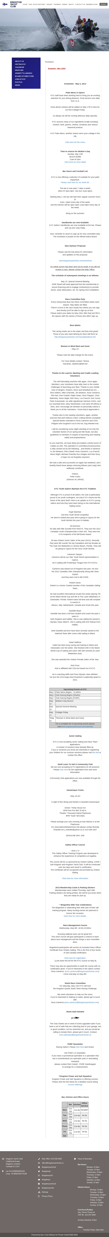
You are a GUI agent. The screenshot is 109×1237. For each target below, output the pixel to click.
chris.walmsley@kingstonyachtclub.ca (75, 1035)
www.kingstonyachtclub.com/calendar (77, 727)
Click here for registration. (75, 958)
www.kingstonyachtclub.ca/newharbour (75, 261)
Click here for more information (75, 878)
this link (95, 752)
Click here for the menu (75, 142)
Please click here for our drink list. (75, 182)
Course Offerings (75, 1085)
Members (103, 4)
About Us (19, 61)
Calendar (19, 67)
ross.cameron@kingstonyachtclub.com (82, 971)
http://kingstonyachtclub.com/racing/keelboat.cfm (75, 337)
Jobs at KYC (20, 79)
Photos (18, 82)
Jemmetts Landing (23, 73)
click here (64, 770)
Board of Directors (24, 76)
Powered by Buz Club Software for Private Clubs (50, 1235)
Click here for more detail (75, 162)
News (17, 85)
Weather (19, 70)
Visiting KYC (20, 64)
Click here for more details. (75, 916)
